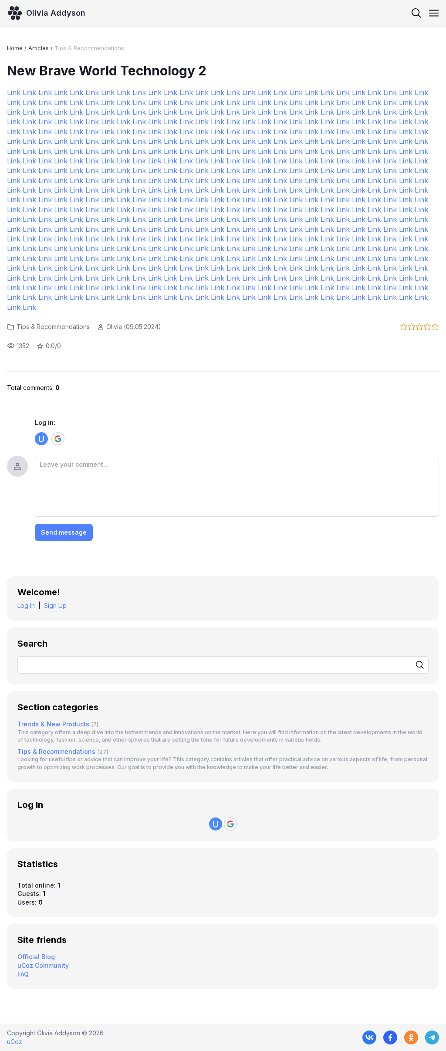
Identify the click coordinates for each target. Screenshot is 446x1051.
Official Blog (36, 956)
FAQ (23, 974)
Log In (26, 605)
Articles (38, 47)
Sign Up (55, 605)
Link (13, 92)
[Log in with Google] (57, 438)
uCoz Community (43, 965)
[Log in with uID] (41, 438)
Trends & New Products (53, 724)
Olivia (114, 326)
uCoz (14, 1041)
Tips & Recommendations (89, 47)
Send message (64, 532)
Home (15, 47)
